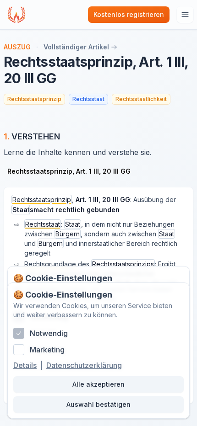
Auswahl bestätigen (98, 404)
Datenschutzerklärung (84, 365)
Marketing (47, 349)
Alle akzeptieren (98, 384)
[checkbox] (18, 333)
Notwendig (49, 333)
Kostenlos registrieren (128, 14)
